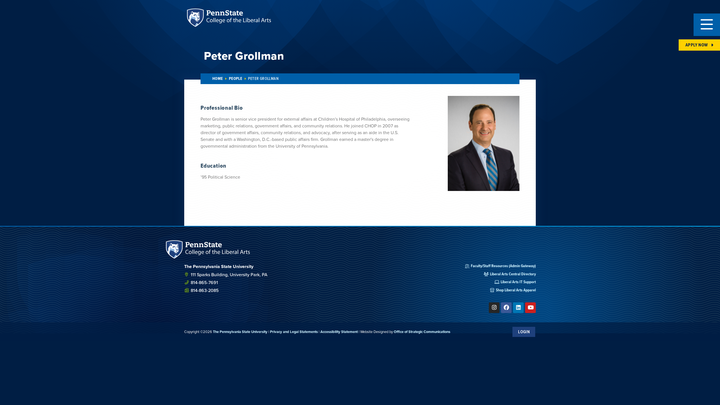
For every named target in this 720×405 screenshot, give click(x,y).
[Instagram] (494, 307)
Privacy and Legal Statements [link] (294, 331)
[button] (707, 25)
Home (217, 79)
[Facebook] (506, 307)
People (235, 79)
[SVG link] (208, 249)
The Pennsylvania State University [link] (240, 331)
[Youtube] (530, 307)
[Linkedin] (518, 307)
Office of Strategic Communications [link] (422, 331)
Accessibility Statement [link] (339, 331)
